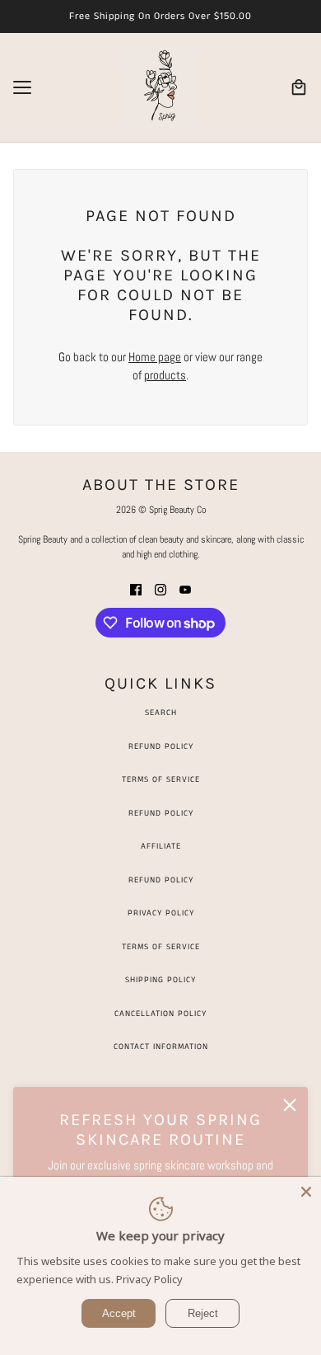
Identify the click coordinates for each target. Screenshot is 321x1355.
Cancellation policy (160, 1013)
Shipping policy (160, 980)
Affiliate (161, 846)
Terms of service (161, 947)
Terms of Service (161, 779)
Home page (154, 357)
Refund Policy (160, 746)
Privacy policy (161, 913)
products (165, 375)
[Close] (306, 1191)
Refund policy (160, 880)
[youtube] (185, 589)
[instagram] (160, 589)
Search (161, 712)
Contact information (161, 1046)
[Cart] (299, 87)
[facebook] (135, 589)
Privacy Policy (149, 1279)
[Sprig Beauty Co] (160, 87)
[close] (289, 1105)
